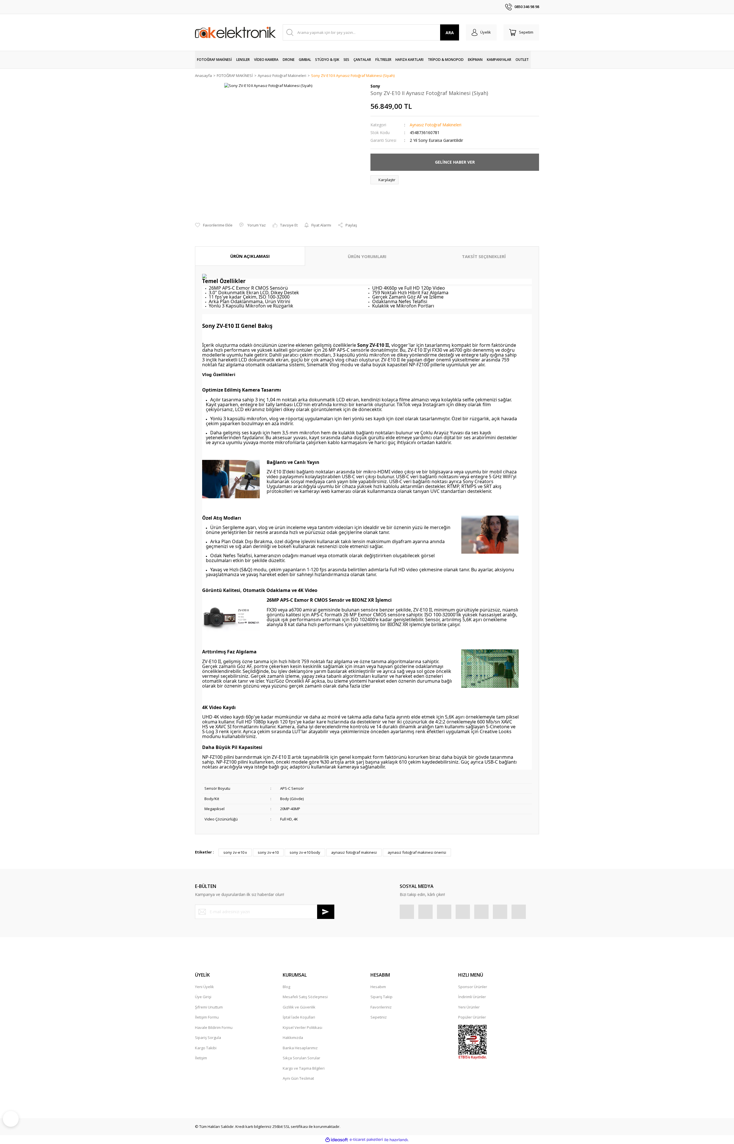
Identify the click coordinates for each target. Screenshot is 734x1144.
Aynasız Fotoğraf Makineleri (435, 124)
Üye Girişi (203, 996)
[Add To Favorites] (214, 225)
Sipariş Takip (381, 996)
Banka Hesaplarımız (300, 1047)
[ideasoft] (336, 1140)
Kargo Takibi (205, 1047)
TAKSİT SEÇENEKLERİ (484, 256)
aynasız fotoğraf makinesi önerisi (417, 852)
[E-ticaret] (366, 1140)
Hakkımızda (293, 1037)
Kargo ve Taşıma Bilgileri (304, 1068)
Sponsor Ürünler (472, 986)
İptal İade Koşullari (299, 1017)
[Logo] (235, 32)
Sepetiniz (378, 1017)
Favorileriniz (381, 1007)
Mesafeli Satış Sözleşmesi (305, 996)
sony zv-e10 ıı (235, 852)
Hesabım (378, 986)
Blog (286, 986)
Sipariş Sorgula (208, 1037)
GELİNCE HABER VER (455, 162)
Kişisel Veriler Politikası (302, 1027)
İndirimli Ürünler (472, 996)
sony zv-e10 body (305, 852)
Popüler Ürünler (472, 1017)
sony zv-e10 (268, 852)
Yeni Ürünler (469, 1007)
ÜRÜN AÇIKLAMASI (250, 256)
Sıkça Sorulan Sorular (301, 1057)
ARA (450, 32)
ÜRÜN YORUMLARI (367, 256)
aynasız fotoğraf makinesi (354, 852)
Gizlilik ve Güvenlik (299, 1007)
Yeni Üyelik (204, 986)
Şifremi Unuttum (209, 1007)
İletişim (201, 1057)
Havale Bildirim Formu (214, 1027)
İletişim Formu (207, 1017)
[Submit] (325, 912)
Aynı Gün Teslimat (298, 1078)
